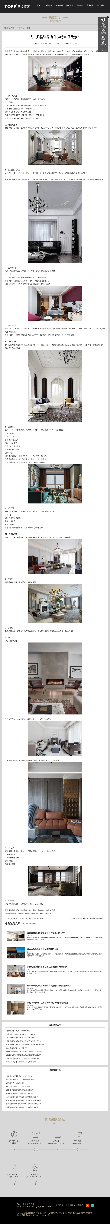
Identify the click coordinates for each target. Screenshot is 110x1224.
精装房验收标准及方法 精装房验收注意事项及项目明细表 (25, 1044)
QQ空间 (22, 913)
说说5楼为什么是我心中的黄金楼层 (18, 1031)
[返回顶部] (103, 49)
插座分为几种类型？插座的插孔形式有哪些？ (21, 1034)
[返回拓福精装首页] (103, 20)
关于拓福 (100, 6)
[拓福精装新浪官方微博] (87, 1205)
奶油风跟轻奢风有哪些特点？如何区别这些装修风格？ (24, 1100)
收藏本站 (79, 1205)
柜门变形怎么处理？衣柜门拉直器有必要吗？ (21, 1038)
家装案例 (49, 6)
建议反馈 (69, 1205)
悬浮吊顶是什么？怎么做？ (15, 1083)
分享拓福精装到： (12, 913)
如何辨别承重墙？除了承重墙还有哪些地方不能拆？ (23, 1104)
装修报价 (69, 6)
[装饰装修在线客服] (103, 31)
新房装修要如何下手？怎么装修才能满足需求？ (22, 1097)
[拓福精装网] (17, 6)
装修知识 (79, 6)
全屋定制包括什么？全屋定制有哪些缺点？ (90, 918)
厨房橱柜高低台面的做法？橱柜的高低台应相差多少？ (24, 1041)
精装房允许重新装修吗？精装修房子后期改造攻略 (22, 1058)
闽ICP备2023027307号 (41, 1215)
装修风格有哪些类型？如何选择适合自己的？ (21, 1079)
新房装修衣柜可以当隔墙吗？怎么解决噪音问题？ (22, 1107)
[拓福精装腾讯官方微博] (92, 1205)
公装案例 (59, 6)
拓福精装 (76, 1213)
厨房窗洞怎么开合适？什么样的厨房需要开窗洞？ (27, 918)
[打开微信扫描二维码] (103, 37)
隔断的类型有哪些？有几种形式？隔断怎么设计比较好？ (25, 1051)
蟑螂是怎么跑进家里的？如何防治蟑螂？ (19, 1076)
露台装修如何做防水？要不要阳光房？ (19, 1086)
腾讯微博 (36, 913)
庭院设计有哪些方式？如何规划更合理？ (19, 1090)
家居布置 (90, 6)
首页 (38, 6)
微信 (49, 913)
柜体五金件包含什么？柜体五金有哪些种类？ (21, 1062)
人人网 (44, 913)
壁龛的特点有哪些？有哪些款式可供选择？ (20, 1093)
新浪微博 (29, 913)
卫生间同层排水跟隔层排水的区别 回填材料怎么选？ (23, 1055)
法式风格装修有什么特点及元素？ (17, 1048)
